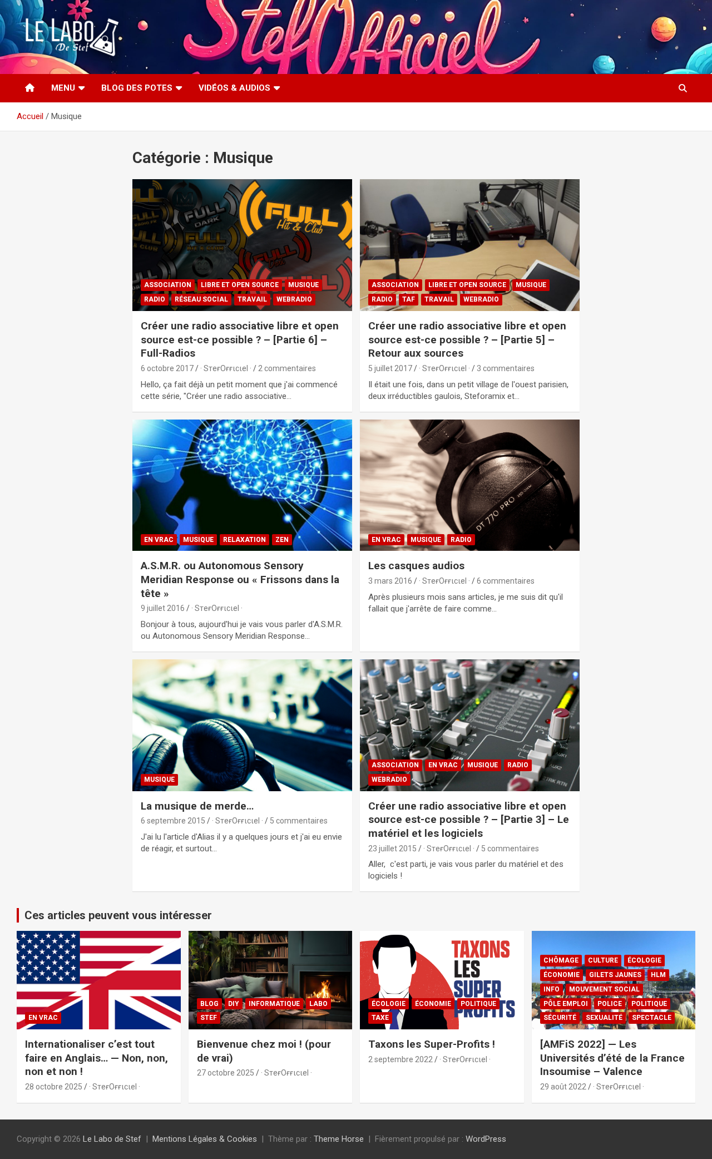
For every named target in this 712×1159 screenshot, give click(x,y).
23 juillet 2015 (392, 848)
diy (233, 1004)
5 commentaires (299, 820)
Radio (154, 299)
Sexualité (604, 1018)
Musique (303, 285)
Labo (318, 1004)
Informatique (274, 1004)
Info (551, 989)
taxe (380, 1018)
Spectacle (651, 1018)
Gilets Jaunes (615, 975)
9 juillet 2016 (163, 608)
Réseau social (201, 299)
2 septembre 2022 (400, 1059)
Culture (603, 960)
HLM (658, 975)
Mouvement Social (604, 989)
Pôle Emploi (565, 1004)
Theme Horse (339, 1139)
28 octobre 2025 (53, 1086)
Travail (252, 299)
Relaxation (244, 540)
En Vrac (159, 540)
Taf (408, 299)
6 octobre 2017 (167, 368)
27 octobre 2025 (225, 1072)
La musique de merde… (197, 806)
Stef (208, 1018)
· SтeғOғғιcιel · (225, 368)
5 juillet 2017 (390, 368)
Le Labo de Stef (112, 1139)
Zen (282, 540)
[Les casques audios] (469, 485)
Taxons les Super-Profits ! (431, 1044)
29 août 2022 (563, 1086)
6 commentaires (506, 580)
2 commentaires (287, 368)
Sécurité (559, 1018)
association (167, 285)
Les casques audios (416, 565)
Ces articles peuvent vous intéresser (118, 915)
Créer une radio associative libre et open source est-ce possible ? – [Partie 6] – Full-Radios (240, 339)
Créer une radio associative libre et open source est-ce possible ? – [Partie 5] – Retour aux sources (467, 339)
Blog (209, 1004)
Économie (433, 1004)
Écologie (389, 1004)
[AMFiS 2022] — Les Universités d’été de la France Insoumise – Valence (612, 1058)
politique (478, 1004)
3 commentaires (506, 368)
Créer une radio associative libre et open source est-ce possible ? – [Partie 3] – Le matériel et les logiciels (468, 820)
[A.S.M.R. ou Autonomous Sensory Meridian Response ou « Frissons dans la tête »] (242, 485)
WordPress (486, 1139)
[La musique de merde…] (242, 725)
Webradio (294, 299)
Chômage (560, 960)
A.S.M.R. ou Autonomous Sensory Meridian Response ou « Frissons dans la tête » (240, 579)
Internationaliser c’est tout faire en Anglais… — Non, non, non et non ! (96, 1058)
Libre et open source (240, 285)
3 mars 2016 (390, 580)
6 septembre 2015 (173, 820)
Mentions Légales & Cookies (204, 1139)
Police (609, 1004)
